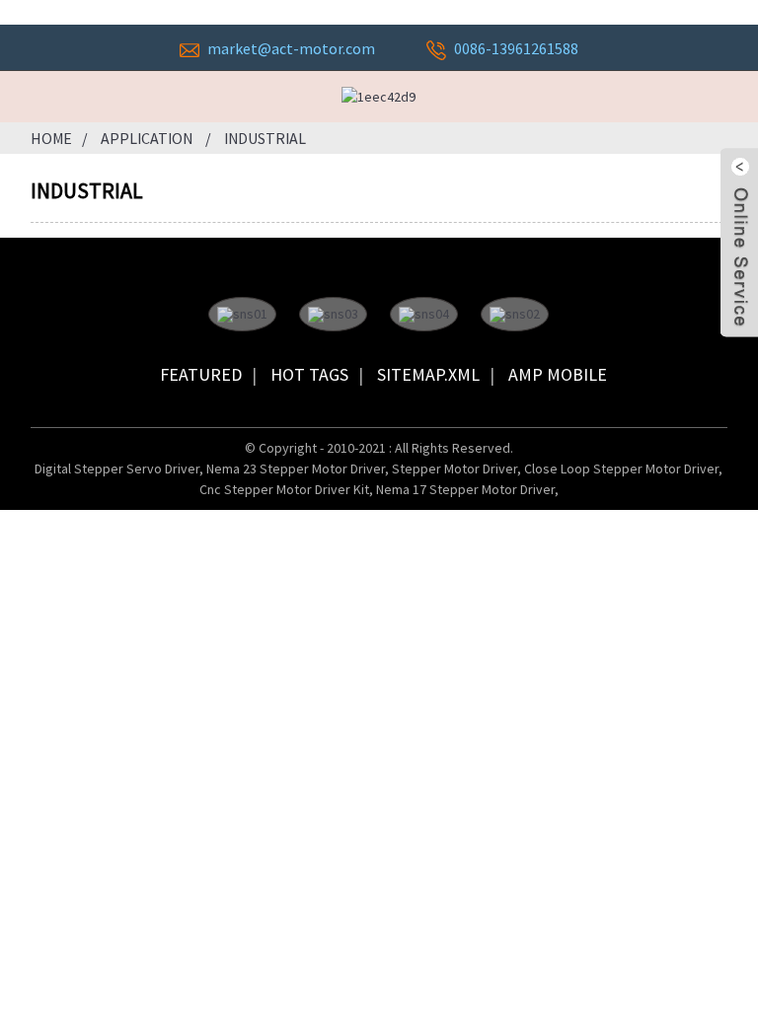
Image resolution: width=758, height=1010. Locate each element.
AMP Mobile (557, 374)
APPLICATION (146, 138)
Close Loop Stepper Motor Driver (621, 468)
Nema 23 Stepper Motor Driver (295, 468)
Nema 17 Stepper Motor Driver (465, 489)
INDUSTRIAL (265, 138)
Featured (201, 374)
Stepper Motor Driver (454, 468)
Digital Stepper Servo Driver (117, 468)
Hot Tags (309, 374)
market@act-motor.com (291, 48)
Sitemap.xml (428, 374)
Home (51, 138)
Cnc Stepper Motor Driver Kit (284, 489)
